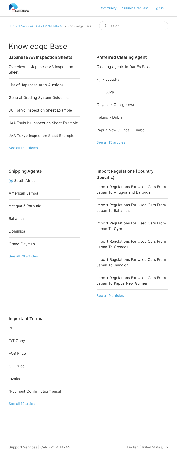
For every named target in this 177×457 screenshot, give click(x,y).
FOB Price (17, 353)
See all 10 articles (23, 403)
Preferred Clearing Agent (122, 57)
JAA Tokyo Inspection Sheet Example (41, 135)
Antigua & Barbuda (25, 205)
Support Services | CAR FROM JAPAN (35, 26)
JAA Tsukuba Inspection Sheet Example (43, 123)
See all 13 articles (23, 148)
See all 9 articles (110, 295)
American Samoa (23, 193)
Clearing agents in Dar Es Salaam (126, 66)
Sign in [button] (158, 8)
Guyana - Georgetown (116, 104)
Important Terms (25, 318)
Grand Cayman (22, 244)
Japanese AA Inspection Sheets (40, 57)
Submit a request (135, 8)
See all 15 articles (111, 142)
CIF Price (16, 366)
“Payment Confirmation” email (35, 391)
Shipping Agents (25, 171)
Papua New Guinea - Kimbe (121, 130)
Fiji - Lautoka (108, 79)
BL (11, 328)
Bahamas (16, 218)
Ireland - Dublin (110, 117)
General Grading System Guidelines (39, 97)
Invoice (15, 378)
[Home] (19, 10)
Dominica (17, 231)
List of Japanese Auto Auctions (36, 85)
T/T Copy (17, 340)
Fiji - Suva (105, 92)
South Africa (25, 180)
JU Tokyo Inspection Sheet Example (40, 110)
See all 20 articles (23, 256)
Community (108, 8)
